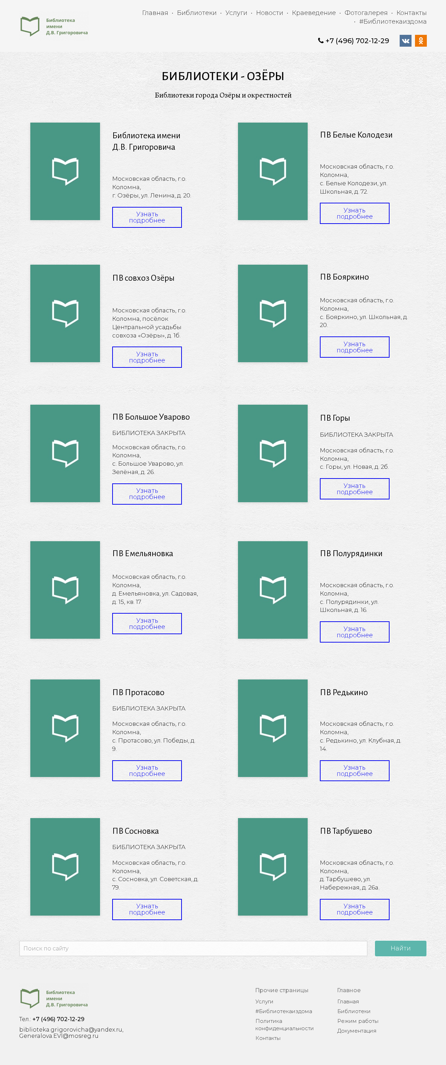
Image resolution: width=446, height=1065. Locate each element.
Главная (155, 13)
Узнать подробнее (147, 217)
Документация (357, 1030)
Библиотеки (197, 13)
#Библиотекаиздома (393, 21)
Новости (269, 13)
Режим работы (357, 1021)
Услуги (236, 13)
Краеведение (314, 13)
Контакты (412, 13)
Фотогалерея (366, 13)
